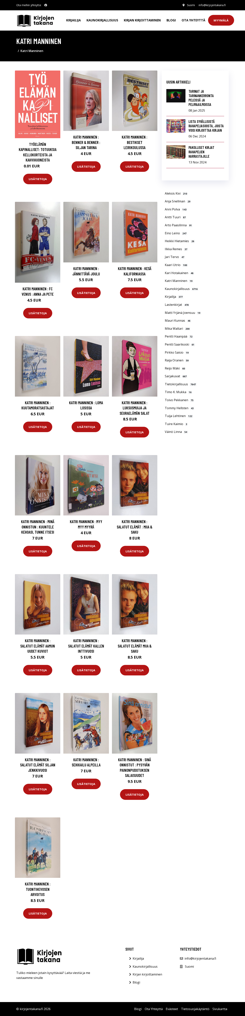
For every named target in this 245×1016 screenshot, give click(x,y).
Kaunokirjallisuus (102, 20)
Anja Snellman (177, 201)
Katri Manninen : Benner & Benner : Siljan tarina (86, 142)
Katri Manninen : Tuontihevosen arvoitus (38, 889)
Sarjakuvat (176, 376)
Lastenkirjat (177, 305)
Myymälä (221, 20)
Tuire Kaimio (176, 424)
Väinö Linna (176, 432)
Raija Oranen (177, 360)
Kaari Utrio (176, 265)
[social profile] (46, 5)
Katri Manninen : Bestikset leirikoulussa (134, 142)
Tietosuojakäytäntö (195, 1009)
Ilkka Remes (176, 249)
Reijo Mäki (175, 368)
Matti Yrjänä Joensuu (182, 313)
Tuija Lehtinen (178, 416)
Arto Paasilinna (178, 225)
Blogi (171, 20)
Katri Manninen (178, 281)
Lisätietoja (38, 179)
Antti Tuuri (175, 217)
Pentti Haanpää (178, 336)
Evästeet (172, 1009)
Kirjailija (73, 20)
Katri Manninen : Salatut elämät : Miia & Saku (134, 526)
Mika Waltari (177, 328)
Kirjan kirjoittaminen (142, 20)
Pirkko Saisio (177, 352)
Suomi (191, 5)
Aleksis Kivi (176, 193)
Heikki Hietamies (179, 241)
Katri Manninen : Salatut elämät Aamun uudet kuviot (37, 645)
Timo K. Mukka (178, 392)
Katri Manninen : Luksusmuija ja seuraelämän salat (134, 407)
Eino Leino (175, 233)
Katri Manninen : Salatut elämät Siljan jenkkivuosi (37, 765)
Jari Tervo (174, 257)
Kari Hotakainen (179, 273)
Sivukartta (219, 1009)
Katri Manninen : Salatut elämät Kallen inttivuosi (86, 645)
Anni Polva (175, 209)
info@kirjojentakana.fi (212, 5)
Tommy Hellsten (179, 408)
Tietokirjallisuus (180, 384)
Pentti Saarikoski (179, 344)
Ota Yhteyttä (193, 20)
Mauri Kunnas (177, 320)
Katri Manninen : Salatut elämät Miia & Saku (135, 645)
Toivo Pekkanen (179, 400)
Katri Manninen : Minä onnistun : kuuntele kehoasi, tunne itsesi (37, 526)
